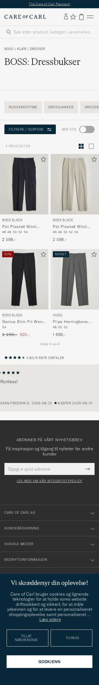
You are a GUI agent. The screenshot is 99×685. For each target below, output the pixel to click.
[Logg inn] (66, 16)
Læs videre (50, 619)
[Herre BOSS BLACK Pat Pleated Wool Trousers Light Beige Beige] (75, 184)
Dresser (37, 49)
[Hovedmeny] (90, 16)
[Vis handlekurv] (81, 17)
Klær (21, 49)
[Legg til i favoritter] (42, 160)
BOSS (8, 49)
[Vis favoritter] (73, 17)
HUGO (57, 315)
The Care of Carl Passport (49, 4)
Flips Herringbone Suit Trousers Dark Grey (71, 322)
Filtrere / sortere (26, 129)
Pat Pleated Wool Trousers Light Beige (73, 227)
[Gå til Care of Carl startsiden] (25, 17)
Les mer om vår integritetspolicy (49, 481)
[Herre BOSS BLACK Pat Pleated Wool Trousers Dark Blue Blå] (24, 184)
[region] (49, 388)
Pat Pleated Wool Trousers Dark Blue (20, 227)
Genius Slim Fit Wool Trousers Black (23, 322)
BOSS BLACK (12, 220)
